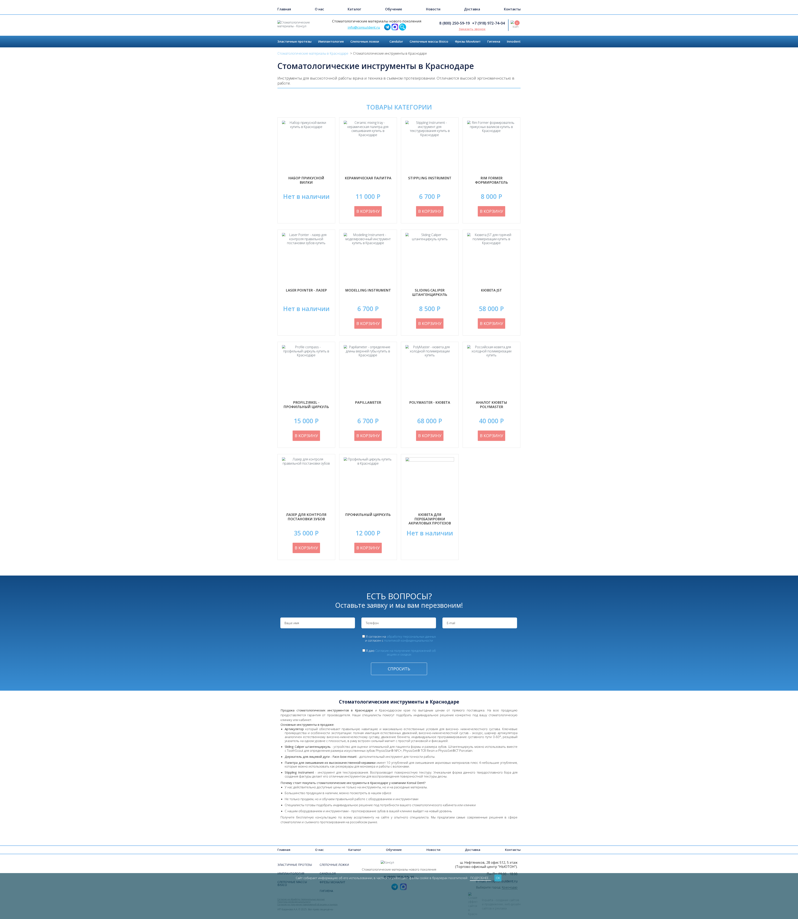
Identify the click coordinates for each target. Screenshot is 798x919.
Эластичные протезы (294, 41)
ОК (498, 878)
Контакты (512, 9)
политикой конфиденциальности (408, 640)
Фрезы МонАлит (468, 41)
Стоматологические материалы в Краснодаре (312, 53)
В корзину (368, 211)
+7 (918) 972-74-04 (488, 23)
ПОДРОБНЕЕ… (480, 878)
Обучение (393, 9)
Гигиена (493, 41)
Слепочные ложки (364, 41)
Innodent (514, 41)
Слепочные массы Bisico (429, 41)
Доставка (472, 9)
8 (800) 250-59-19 (454, 23)
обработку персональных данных (411, 636)
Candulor (396, 41)
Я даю (401, 652)
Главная (284, 9)
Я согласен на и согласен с (400, 638)
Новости (433, 9)
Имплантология (331, 41)
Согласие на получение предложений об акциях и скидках (405, 652)
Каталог (354, 9)
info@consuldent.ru (364, 27)
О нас (319, 9)
